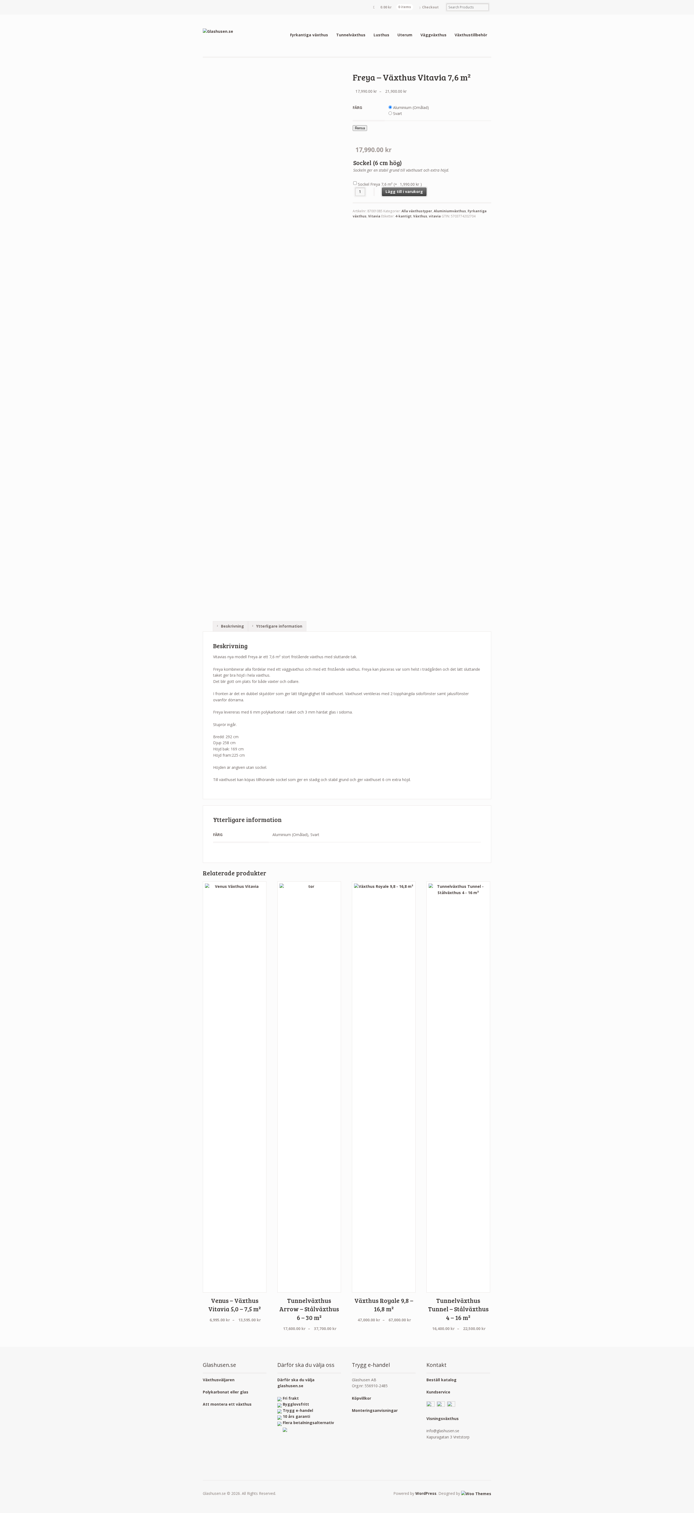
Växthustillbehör (471, 34)
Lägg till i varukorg (404, 191)
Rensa (360, 128)
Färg (357, 107)
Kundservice (438, 1392)
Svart (397, 113)
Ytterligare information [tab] (278, 626)
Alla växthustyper (416, 211)
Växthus (420, 216)
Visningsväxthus (442, 1418)
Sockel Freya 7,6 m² (390, 184)
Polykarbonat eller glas (225, 1392)
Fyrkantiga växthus (309, 34)
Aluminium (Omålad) (411, 107)
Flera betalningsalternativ (308, 1422)
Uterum (404, 34)
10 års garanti (296, 1416)
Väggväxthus (433, 34)
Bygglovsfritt (296, 1404)
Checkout (430, 7)
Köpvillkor (361, 1398)
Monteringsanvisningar (375, 1410)
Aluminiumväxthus (450, 211)
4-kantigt (403, 216)
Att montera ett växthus (227, 1404)
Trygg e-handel (298, 1410)
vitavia (435, 216)
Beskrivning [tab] (232, 626)
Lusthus (381, 34)
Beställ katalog (441, 1379)
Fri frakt (291, 1398)
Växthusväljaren (218, 1379)
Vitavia (374, 216)
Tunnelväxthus (350, 34)
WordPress (425, 1493)
